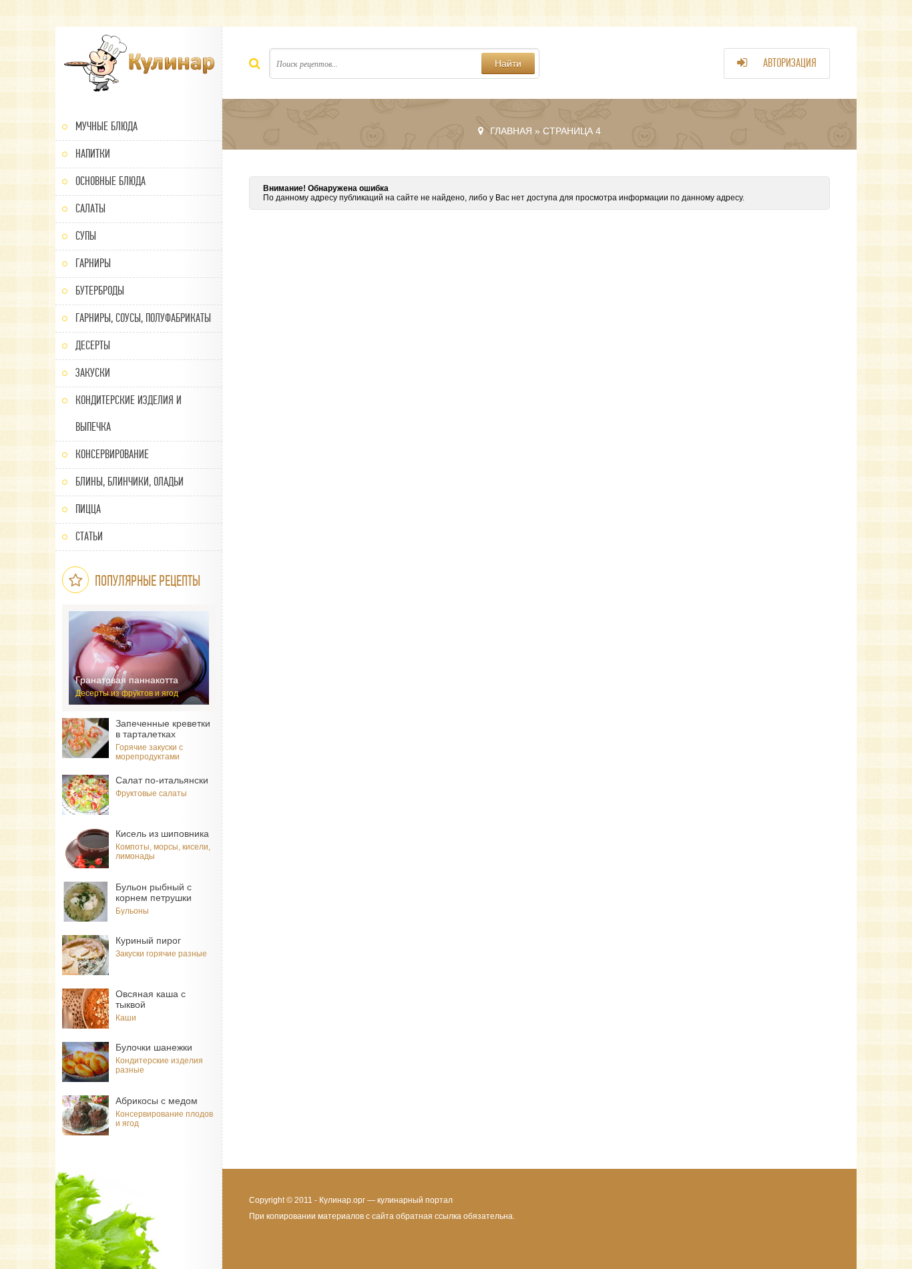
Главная (511, 131)
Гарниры (93, 263)
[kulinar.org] (138, 63)
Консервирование (112, 454)
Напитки (92, 154)
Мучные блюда (106, 127)
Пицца (88, 509)
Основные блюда (110, 181)
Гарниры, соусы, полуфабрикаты (143, 318)
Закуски (92, 373)
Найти (508, 63)
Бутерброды (99, 291)
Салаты (90, 209)
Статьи (89, 537)
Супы (85, 236)
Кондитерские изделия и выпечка (128, 413)
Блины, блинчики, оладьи (129, 482)
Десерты (92, 346)
